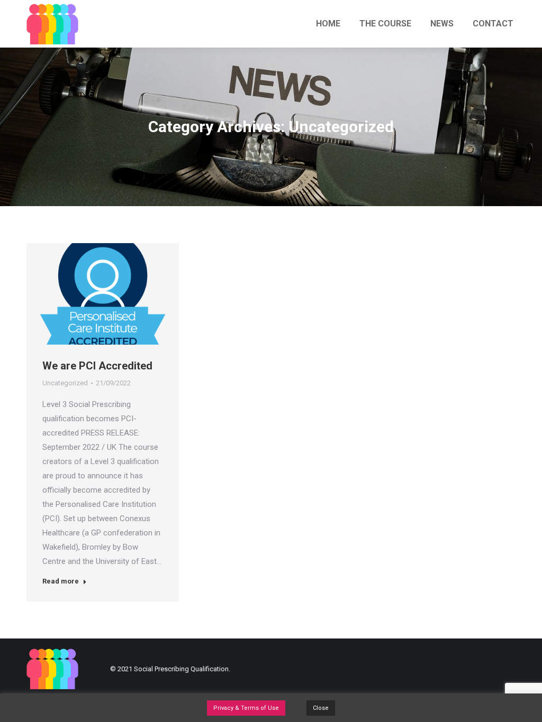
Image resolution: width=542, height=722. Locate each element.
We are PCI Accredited (97, 365)
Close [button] (321, 708)
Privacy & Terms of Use (246, 708)
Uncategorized (65, 383)
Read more (60, 581)
